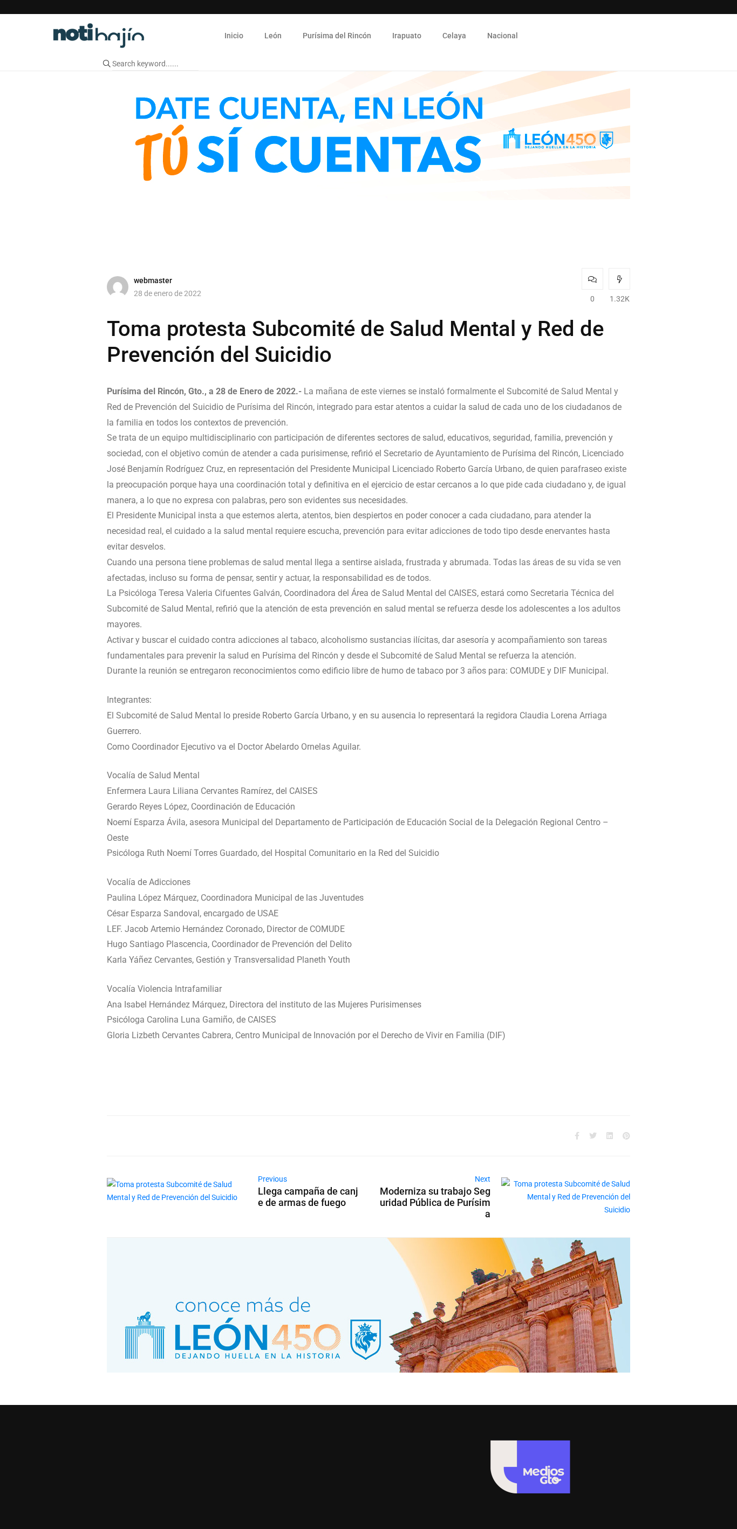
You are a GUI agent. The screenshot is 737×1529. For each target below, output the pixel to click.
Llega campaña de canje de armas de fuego (308, 1196)
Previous (272, 1179)
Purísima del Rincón (337, 35)
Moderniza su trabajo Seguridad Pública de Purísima (435, 1202)
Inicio (233, 35)
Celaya (454, 35)
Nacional (502, 35)
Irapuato (406, 35)
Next (482, 1179)
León (273, 35)
